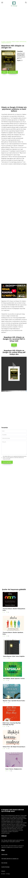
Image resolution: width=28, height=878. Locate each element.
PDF (14, 345)
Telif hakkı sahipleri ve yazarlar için (9, 858)
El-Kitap (3, 41)
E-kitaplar (8, 41)
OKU (4, 72)
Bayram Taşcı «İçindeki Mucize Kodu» (14, 700)
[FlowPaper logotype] (5, 390)
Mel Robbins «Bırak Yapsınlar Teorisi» (14, 678)
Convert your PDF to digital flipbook (19, 391)
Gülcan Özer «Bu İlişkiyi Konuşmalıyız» (14, 746)
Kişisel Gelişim (15, 41)
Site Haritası (4, 862)
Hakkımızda (4, 854)
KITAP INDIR (12, 72)
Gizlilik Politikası (5, 866)
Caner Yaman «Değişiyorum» (13, 769)
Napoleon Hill (21, 53)
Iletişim (3, 871)
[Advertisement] (14, 25)
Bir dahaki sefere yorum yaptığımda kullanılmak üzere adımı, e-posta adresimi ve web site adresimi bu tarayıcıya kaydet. (14, 457)
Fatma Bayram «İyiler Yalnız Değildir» (14, 656)
